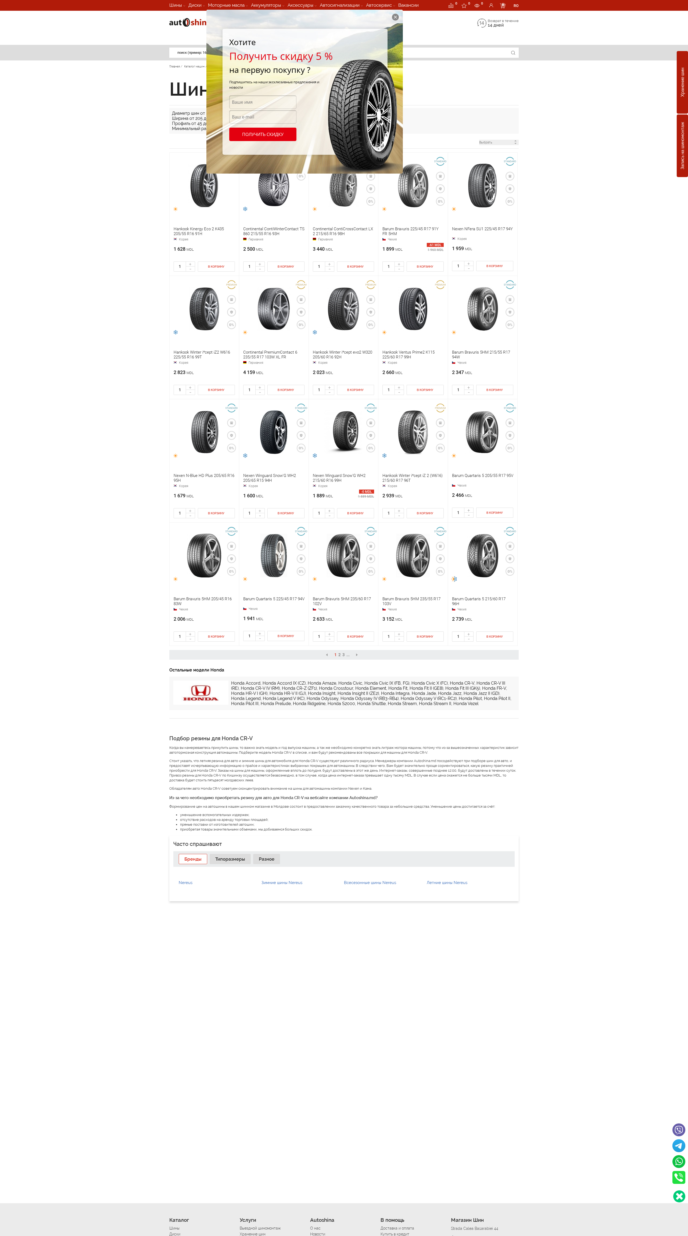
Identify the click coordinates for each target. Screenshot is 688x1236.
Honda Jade (424, 693)
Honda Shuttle (371, 703)
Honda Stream (402, 703)
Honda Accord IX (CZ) (284, 683)
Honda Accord (245, 683)
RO (516, 5)
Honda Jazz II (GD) (481, 693)
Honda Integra (395, 693)
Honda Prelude (276, 703)
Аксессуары (300, 5)
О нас (315, 1228)
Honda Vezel (465, 703)
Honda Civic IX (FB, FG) (386, 683)
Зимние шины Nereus (281, 882)
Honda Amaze (322, 683)
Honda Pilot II (497, 698)
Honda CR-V (462, 683)
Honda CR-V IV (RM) (260, 688)
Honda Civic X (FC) (429, 683)
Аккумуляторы (266, 5)
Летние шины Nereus (447, 882)
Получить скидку (263, 134)
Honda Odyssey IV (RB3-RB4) (370, 698)
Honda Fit (397, 688)
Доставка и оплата (397, 1228)
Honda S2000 (341, 703)
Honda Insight (321, 693)
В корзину (216, 266)
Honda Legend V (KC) (283, 698)
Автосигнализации (340, 5)
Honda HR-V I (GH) (249, 693)
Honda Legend (246, 698)
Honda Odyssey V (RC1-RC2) (429, 698)
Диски (195, 5)
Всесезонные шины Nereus (370, 882)
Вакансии (408, 5)
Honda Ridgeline (309, 703)
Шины (175, 5)
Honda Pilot (470, 698)
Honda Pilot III (245, 703)
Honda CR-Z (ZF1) (299, 688)
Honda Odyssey (322, 698)
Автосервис (379, 5)
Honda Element (370, 688)
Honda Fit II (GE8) (426, 688)
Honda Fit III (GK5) (462, 688)
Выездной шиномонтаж (260, 1228)
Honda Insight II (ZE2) (358, 693)
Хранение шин (682, 82)
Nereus (185, 882)
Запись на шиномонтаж (682, 146)
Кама (367, 788)
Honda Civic (350, 683)
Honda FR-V (494, 688)
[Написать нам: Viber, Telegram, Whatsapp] (679, 1196)
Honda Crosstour (336, 688)
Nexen (353, 788)
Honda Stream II (435, 703)
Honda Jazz (449, 693)
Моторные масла (226, 5)
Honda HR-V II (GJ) (288, 693)
